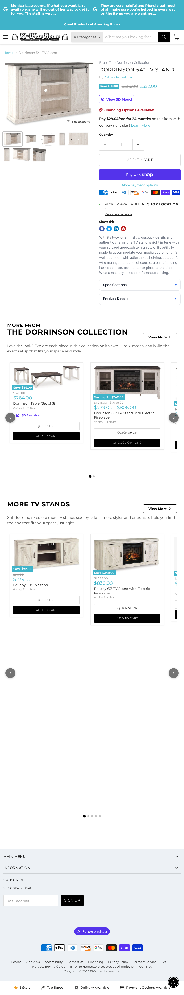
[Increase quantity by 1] (138, 144)
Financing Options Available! (128, 110)
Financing (95, 962)
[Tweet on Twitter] (109, 228)
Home (8, 53)
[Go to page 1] (90, 476)
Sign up (72, 900)
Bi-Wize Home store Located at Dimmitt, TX (102, 966)
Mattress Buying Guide (48, 966)
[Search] (164, 37)
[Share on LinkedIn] (116, 228)
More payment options (140, 185)
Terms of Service (144, 962)
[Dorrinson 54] (12, 139)
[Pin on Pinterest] (123, 228)
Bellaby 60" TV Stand (30, 585)
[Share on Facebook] (102, 228)
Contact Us (75, 962)
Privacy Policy (118, 962)
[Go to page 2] (94, 476)
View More (157, 337)
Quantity (106, 134)
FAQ (164, 962)
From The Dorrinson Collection (124, 63)
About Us (33, 962)
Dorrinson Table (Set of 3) (34, 403)
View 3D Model (118, 99)
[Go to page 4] (96, 816)
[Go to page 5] (100, 816)
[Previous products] (10, 418)
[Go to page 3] (92, 816)
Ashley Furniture (118, 77)
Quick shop (47, 426)
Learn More (140, 125)
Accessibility (54, 962)
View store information (118, 214)
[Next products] (174, 418)
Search (16, 962)
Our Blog (145, 966)
